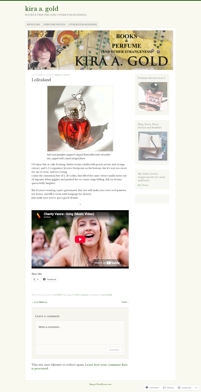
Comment (114, 349)
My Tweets (143, 185)
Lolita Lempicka (81, 295)
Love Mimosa (39, 302)
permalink (107, 295)
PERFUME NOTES (54, 24)
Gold (125, 302)
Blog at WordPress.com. (100, 384)
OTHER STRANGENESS (82, 24)
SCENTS (58, 295)
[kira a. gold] (100, 50)
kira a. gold (41, 8)
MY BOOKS (33, 24)
